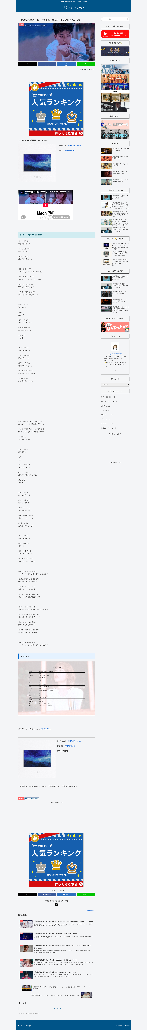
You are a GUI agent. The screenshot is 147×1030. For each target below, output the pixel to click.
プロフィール (105, 419)
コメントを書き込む (56, 1008)
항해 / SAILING (70, 150)
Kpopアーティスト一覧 (109, 401)
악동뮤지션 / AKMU (74, 146)
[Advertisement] (56, 76)
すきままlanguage (115, 354)
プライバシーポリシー (109, 415)
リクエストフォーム (108, 424)
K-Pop (21, 798)
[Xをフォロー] (56, 904)
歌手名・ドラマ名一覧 (109, 428)
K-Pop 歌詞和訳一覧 (108, 397)
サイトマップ (105, 410)
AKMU (27, 798)
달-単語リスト (46, 729)
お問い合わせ (105, 406)
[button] (127, 19)
